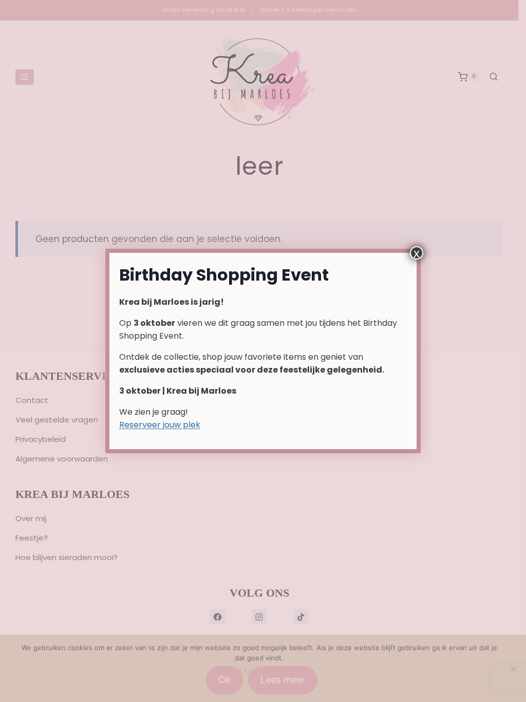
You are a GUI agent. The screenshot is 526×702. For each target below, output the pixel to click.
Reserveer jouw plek (159, 425)
